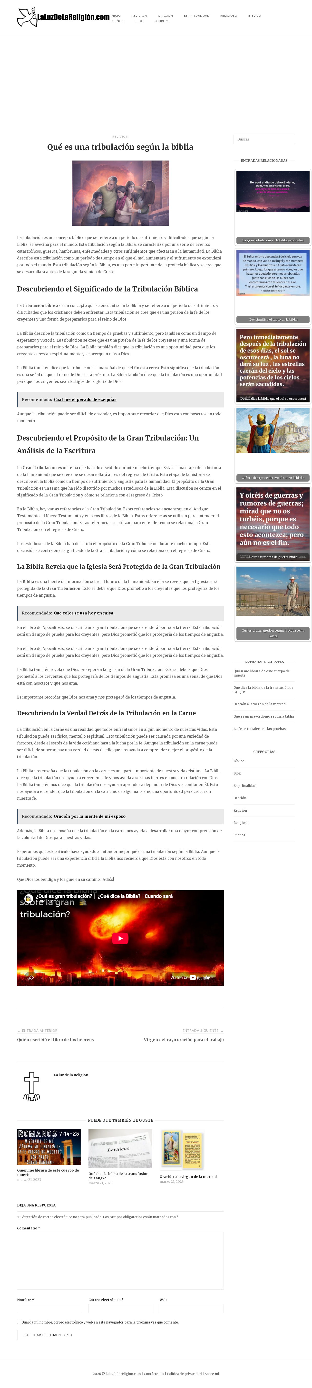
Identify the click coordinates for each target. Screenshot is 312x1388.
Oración (240, 798)
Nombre (25, 1300)
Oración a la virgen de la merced (260, 704)
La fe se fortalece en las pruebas (260, 729)
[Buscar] (289, 137)
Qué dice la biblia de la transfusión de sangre (263, 690)
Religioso (228, 15)
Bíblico (254, 15)
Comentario (28, 1228)
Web (163, 1300)
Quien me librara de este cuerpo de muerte (262, 673)
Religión (120, 136)
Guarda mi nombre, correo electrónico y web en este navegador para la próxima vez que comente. (100, 1322)
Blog (139, 21)
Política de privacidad (184, 1374)
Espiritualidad (196, 15)
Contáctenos (154, 1374)
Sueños (117, 21)
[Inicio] (64, 25)
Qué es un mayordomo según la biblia (264, 716)
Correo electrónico (106, 1300)
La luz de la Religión (71, 1075)
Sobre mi (162, 21)
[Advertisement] (156, 86)
